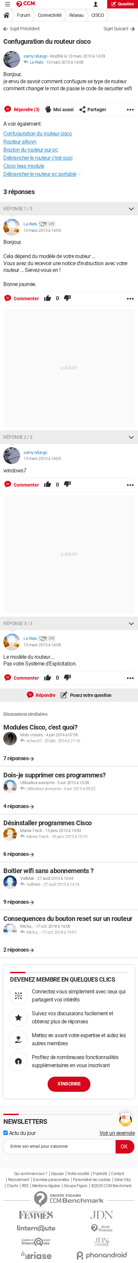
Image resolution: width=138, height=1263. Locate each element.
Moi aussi (63, 109)
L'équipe (57, 1173)
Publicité (100, 1173)
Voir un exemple (117, 1133)
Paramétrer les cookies (92, 1179)
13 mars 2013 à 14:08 (64, 62)
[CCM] (25, 4)
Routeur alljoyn (20, 141)
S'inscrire (69, 1083)
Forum (23, 15)
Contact (117, 1173)
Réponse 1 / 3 (17, 208)
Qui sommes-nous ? (30, 1173)
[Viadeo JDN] (102, 1242)
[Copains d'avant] (36, 1242)
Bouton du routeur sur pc (30, 150)
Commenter (26, 298)
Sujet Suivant (116, 28)
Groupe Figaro (75, 1185)
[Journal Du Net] (102, 1215)
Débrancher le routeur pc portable (39, 174)
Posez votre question (90, 695)
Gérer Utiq (122, 1179)
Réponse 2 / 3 (17, 437)
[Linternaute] (36, 1228)
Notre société (78, 1173)
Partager (96, 109)
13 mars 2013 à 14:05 (42, 458)
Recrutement (18, 1179)
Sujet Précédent (25, 28)
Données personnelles (51, 1179)
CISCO (97, 15)
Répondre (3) (26, 109)
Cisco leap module (23, 166)
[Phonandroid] (102, 1255)
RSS (25, 1185)
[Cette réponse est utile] (47, 298)
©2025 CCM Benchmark (111, 1185)
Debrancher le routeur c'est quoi (37, 158)
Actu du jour (22, 1133)
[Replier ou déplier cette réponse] (131, 208)
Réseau (76, 15)
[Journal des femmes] (36, 1215)
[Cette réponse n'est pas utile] (67, 298)
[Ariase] (36, 1255)
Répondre (45, 695)
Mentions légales (46, 1185)
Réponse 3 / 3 (17, 623)
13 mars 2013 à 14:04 (42, 230)
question (126, 4)
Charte (12, 1185)
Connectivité (50, 15)
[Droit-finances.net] (102, 1228)
